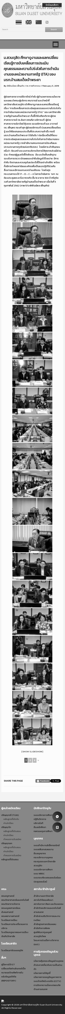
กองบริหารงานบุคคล (43, 857)
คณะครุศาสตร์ (7, 896)
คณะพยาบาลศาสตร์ (10, 916)
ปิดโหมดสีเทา (52, 5)
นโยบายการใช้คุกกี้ (42, 973)
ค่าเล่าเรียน (8, 823)
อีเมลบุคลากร (40, 853)
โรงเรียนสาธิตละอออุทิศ (12, 950)
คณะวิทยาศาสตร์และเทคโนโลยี (15, 900)
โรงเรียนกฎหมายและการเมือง (14, 932)
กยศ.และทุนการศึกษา (43, 831)
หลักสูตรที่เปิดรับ (11, 819)
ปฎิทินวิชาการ (40, 819)
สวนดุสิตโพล (40, 936)
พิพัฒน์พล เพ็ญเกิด (15, 85)
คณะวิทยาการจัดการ (10, 904)
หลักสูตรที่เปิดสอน (12, 831)
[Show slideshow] (32, 751)
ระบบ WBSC (39, 873)
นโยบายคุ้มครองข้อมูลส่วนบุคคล (48, 961)
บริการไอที (38, 823)
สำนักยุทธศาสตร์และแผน (45, 924)
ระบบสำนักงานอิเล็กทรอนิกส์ (47, 845)
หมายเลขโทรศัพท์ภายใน (12, 972)
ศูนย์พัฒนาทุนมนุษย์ (43, 932)
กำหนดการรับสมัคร (12, 839)
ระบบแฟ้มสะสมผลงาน (44, 849)
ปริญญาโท (6, 827)
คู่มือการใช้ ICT (8, 964)
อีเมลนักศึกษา (40, 827)
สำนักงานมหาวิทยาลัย (44, 896)
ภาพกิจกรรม (34, 85)
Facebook (44, 781)
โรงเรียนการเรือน (9, 920)
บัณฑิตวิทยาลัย (8, 936)
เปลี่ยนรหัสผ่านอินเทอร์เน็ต (13, 968)
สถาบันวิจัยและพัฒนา (43, 900)
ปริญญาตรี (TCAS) (10, 815)
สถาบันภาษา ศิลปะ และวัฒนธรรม (48, 904)
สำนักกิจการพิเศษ (42, 928)
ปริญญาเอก (6, 843)
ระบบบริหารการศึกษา (43, 815)
